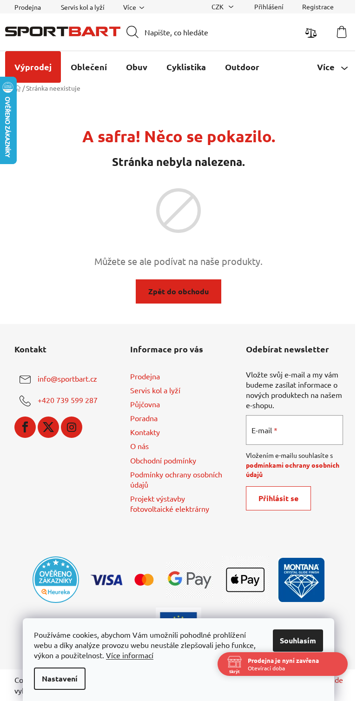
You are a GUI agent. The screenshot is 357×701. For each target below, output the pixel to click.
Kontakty (145, 431)
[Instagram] (71, 427)
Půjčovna (145, 404)
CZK (218, 6)
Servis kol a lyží (83, 7)
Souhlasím (298, 640)
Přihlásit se (278, 498)
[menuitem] (33, 67)
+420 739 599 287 (68, 399)
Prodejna (27, 7)
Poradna (144, 418)
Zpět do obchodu (178, 291)
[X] (48, 427)
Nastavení (60, 678)
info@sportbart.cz (67, 378)
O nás (139, 445)
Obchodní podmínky (163, 460)
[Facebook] (25, 427)
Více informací (129, 655)
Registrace (318, 6)
